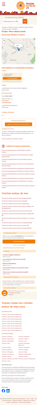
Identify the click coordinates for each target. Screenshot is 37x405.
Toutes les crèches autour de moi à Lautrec (14, 225)
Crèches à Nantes (23, 338)
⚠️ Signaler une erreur (8, 128)
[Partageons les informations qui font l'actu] (3, 390)
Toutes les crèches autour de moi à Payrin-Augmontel (18, 213)
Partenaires (15, 402)
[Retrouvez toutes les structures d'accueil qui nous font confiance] (5, 293)
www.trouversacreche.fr (19, 398)
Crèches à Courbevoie (8, 354)
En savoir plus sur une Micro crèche (12, 139)
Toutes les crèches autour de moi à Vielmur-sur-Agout (18, 218)
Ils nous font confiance (25, 402)
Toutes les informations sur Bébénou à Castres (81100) (18, 171)
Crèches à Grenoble (24, 347)
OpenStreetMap (29, 63)
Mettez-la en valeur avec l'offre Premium (18, 124)
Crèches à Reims (6, 347)
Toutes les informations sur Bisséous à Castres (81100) (18, 168)
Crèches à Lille (22, 341)
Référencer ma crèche (29, 400)
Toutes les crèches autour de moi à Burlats (14, 203)
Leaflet (24, 63)
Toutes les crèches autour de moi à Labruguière (16, 222)
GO (25, 21)
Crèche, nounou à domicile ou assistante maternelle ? (15, 272)
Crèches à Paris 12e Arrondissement (12, 326)
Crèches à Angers (23, 349)
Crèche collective (7, 281)
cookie (32, 398)
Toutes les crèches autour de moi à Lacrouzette (16, 211)
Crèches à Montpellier (8, 341)
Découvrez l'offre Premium (19, 247)
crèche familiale (16, 281)
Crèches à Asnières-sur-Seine (10, 358)
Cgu (36, 398)
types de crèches (14, 378)
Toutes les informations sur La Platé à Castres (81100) (18, 178)
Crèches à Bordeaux (24, 336)
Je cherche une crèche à (14, 17)
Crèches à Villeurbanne (24, 354)
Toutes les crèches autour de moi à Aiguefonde (16, 228)
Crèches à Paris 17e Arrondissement (12, 321)
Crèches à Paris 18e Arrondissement (12, 316)
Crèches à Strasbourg (8, 338)
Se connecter (22, 245)
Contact (8, 402)
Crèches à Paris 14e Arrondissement (12, 328)
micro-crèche (24, 281)
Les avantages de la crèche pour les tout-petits (14, 259)
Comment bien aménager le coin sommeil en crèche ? (15, 267)
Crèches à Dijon (22, 352)
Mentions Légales (17, 400)
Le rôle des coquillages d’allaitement (11, 255)
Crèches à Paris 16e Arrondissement (12, 330)
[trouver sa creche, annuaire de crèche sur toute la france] (25, 5)
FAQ (28, 398)
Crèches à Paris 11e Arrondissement (12, 323)
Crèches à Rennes (7, 349)
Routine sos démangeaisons (9, 263)
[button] (18, 49)
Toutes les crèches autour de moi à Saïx (13, 201)
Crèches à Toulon (23, 356)
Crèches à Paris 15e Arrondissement (12, 314)
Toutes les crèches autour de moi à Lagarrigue (15, 198)
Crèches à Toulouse (7, 336)
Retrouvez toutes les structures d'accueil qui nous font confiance (16, 292)
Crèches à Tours (6, 361)
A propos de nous (7, 400)
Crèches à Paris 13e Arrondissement (12, 319)
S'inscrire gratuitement (19, 241)
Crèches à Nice (6, 343)
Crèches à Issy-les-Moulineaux (26, 358)
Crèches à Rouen (6, 356)
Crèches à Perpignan (7, 352)
